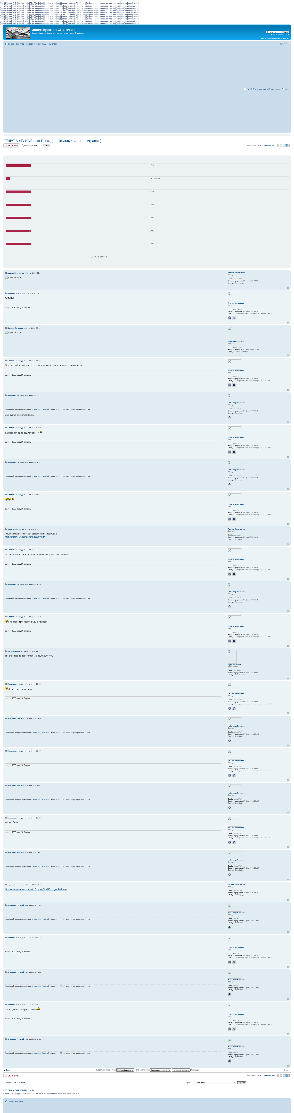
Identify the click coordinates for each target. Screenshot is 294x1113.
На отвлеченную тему (36, 44)
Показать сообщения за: (105, 1070)
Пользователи (260, 89)
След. (286, 1070)
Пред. (7, 1070)
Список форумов (16, 44)
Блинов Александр (15, 293)
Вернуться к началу (288, 288)
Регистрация (275, 89)
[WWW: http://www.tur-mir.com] (229, 318)
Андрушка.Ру (283, 38)
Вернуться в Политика (15, 1082)
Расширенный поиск (280, 34)
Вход (287, 89)
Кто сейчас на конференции (18, 1090)
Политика (52, 44)
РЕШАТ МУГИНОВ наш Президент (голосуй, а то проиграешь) (52, 141)
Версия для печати (281, 43)
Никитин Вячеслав (15, 328)
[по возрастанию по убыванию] (185, 1070)
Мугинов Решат (14, 651)
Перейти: (189, 1083)
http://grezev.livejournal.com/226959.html (25, 537)
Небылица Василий (15, 395)
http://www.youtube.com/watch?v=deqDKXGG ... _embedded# (36, 889)
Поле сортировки (142, 1070)
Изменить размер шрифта (286, 43)
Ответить (7, 144)
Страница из (268, 145)
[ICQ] (234, 318)
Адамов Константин (15, 273)
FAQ (248, 89)
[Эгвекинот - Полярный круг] (18, 32)
